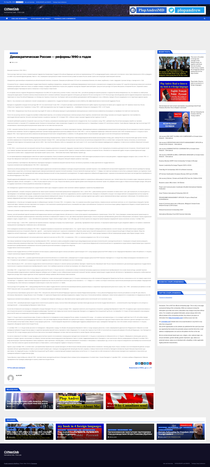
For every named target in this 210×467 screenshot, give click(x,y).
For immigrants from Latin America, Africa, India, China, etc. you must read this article (27, 402)
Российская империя (17, 368)
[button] (204, 18)
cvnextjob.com (165, 321)
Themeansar (34, 463)
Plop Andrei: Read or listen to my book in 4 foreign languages (77, 433)
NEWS (29, 427)
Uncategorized (13, 53)
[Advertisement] (105, 32)
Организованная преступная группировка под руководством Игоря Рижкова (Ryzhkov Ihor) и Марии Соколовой (130, 434)
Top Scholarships (11, 429)
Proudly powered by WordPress (11, 463)
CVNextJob (11, 9)
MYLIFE (20, 375)
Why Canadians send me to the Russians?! (127, 403)
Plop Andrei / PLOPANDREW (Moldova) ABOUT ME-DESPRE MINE (76, 402)
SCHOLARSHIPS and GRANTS (43, 2)
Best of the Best (11, 427)
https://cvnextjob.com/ (176, 318)
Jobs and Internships (29, 2)
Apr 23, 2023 (62, 437)
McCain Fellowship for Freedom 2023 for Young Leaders (177, 433)
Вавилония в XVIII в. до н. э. (139, 368)
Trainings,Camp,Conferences (60, 2)
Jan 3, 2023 (163, 437)
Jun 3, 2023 (12, 437)
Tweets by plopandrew (165, 297)
